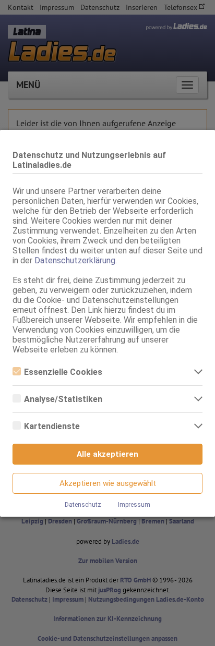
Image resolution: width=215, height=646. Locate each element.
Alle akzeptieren (107, 454)
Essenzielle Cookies (63, 372)
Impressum (134, 504)
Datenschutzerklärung (74, 260)
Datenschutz (83, 504)
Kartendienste (52, 426)
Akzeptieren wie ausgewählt (107, 483)
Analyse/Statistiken (63, 399)
